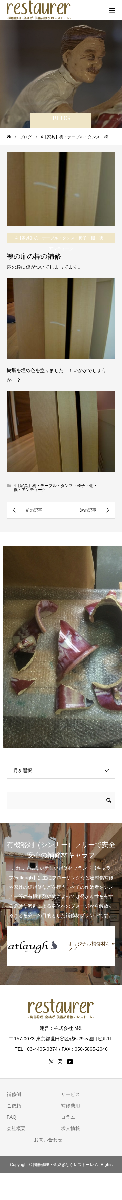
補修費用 (70, 1105)
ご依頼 (14, 1105)
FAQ (11, 1117)
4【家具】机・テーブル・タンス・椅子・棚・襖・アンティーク (61, 243)
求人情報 (70, 1128)
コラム (68, 1117)
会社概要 (16, 1128)
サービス (70, 1094)
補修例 (14, 1094)
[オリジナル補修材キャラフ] (61, 930)
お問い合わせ (48, 1139)
